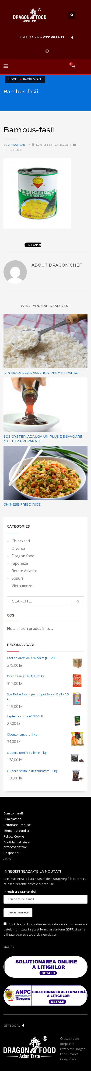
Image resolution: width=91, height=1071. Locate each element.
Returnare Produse (17, 825)
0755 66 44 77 (53, 37)
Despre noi (11, 853)
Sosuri (17, 578)
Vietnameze (22, 585)
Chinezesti (21, 540)
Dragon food (23, 555)
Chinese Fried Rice (22, 504)
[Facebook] (72, 37)
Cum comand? (13, 813)
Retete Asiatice (24, 570)
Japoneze (20, 563)
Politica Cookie (14, 836)
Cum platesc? (13, 819)
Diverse (18, 548)
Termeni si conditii (16, 830)
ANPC (7, 858)
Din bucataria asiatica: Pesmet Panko (41, 373)
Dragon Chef (18, 144)
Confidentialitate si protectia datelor (17, 844)
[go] (78, 601)
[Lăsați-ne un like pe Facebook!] (23, 1025)
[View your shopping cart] (73, 66)
